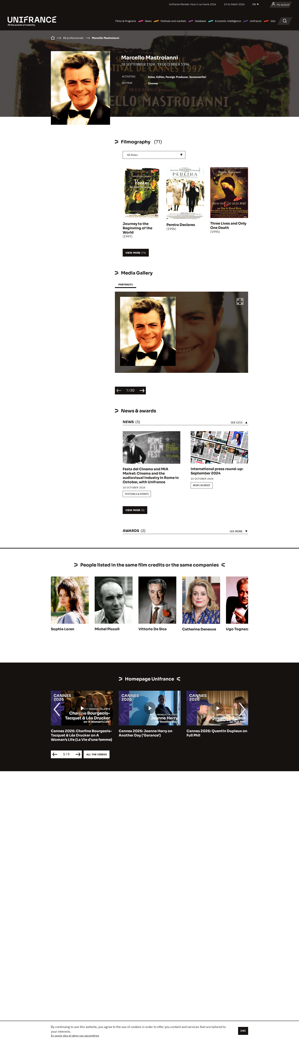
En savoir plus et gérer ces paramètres (75, 1035)
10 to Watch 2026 (234, 4)
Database (200, 21)
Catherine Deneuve (199, 629)
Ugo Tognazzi (238, 629)
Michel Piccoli (107, 629)
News (148, 21)
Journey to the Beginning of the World (137, 228)
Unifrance (255, 21)
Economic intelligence (228, 21)
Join (272, 21)
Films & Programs (125, 21)
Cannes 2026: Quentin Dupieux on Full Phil (149, 733)
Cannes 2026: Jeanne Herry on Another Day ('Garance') (78, 733)
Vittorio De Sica (152, 629)
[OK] (243, 1030)
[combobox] (154, 155)
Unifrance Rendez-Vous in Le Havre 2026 (192, 4)
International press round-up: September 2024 (217, 471)
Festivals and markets (173, 21)
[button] (240, 302)
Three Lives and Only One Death (228, 225)
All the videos (96, 754)
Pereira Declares (180, 225)
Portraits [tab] (125, 284)
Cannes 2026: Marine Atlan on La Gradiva (215, 733)
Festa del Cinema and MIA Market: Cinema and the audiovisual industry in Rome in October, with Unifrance (151, 475)
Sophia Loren (62, 629)
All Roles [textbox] (132, 155)
